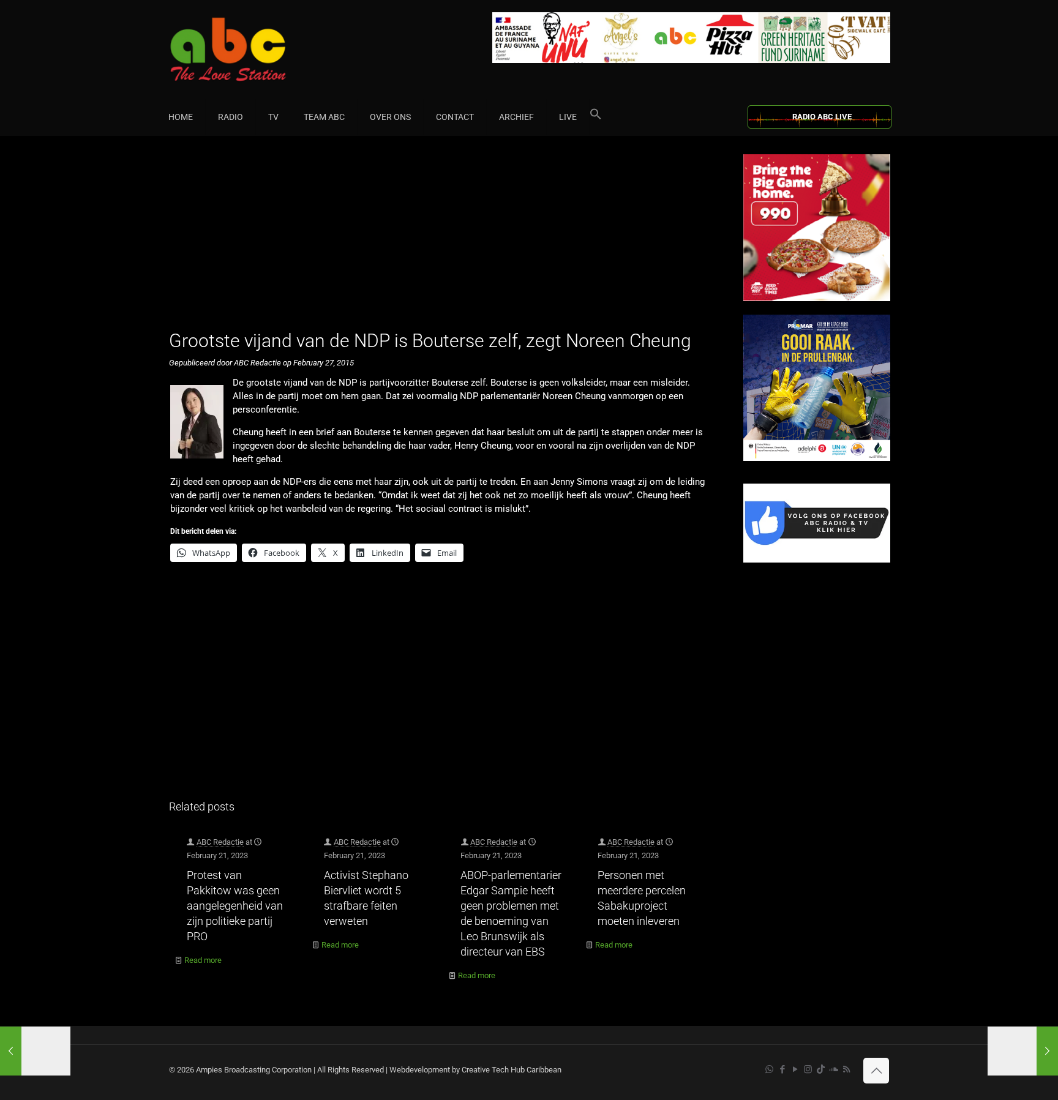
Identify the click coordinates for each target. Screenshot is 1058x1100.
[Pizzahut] (816, 298)
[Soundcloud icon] (833, 1069)
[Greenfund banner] (816, 458)
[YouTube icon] (795, 1069)
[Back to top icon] (876, 1070)
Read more (203, 960)
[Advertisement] (443, 240)
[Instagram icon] (807, 1069)
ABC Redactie (220, 842)
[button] (596, 117)
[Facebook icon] (782, 1069)
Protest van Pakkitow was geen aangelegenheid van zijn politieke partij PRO (235, 906)
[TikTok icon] (820, 1069)
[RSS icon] (846, 1069)
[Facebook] (816, 559)
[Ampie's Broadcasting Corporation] (251, 49)
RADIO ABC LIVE (822, 116)
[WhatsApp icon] (769, 1069)
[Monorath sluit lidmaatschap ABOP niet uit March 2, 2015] (1023, 1051)
